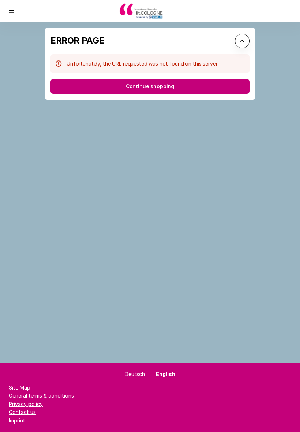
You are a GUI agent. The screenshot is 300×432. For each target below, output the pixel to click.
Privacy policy (26, 404)
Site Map (19, 387)
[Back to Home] (150, 11)
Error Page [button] (77, 40)
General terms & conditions (41, 395)
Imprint (17, 420)
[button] (11, 10)
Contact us (22, 412)
